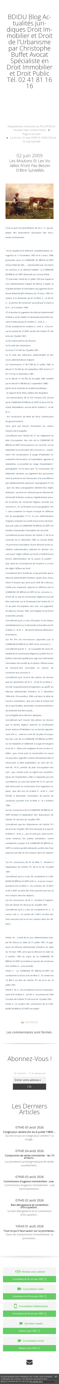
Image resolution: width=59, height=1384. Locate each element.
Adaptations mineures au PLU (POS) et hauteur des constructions (31, 128)
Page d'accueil (31, 134)
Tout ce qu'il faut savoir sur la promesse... (29, 1231)
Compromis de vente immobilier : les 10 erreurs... (29, 1157)
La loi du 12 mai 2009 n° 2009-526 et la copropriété (33, 139)
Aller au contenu (13, 3)
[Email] (29, 1362)
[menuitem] (31, 128)
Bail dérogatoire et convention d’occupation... (29, 1206)
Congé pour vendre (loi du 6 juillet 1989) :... (29, 1132)
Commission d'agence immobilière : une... (29, 1181)
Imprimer (31, 1022)
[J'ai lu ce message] (56, 1376)
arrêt (43, 227)
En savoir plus (36, 1381)
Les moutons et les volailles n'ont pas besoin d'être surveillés (30, 165)
